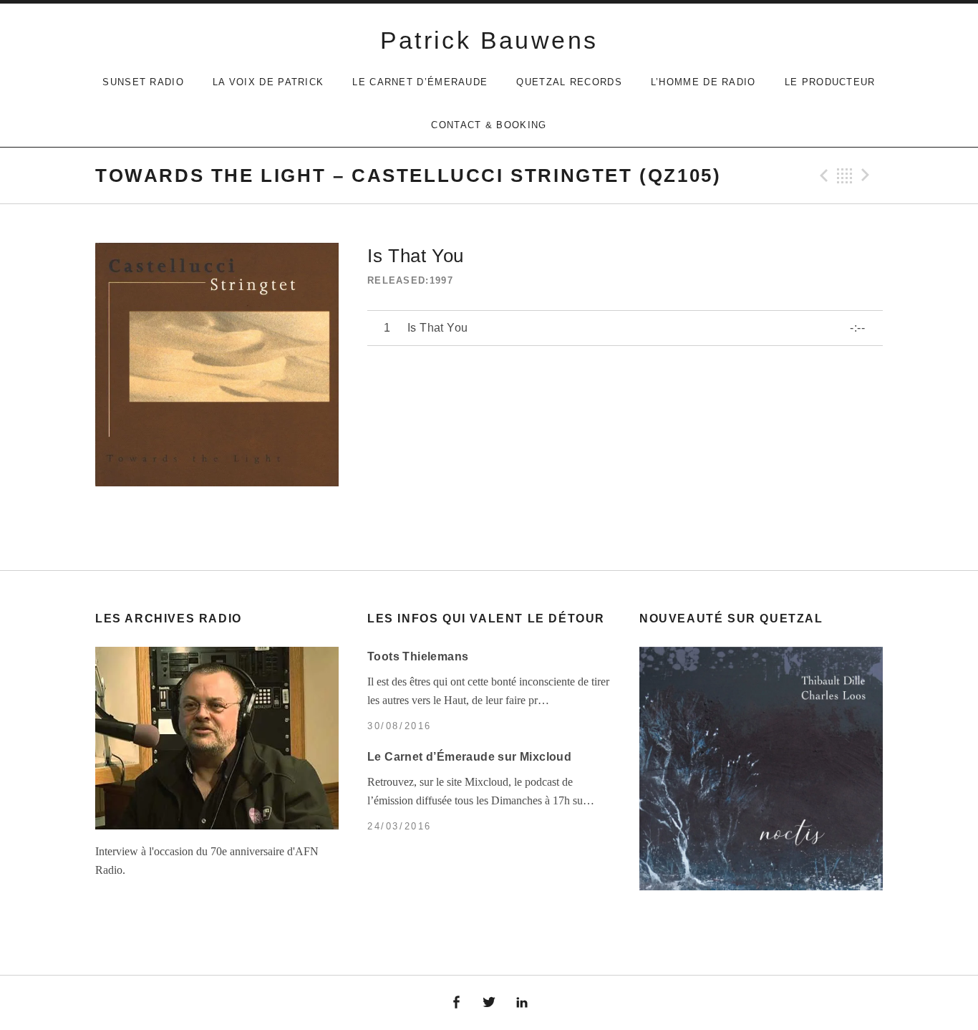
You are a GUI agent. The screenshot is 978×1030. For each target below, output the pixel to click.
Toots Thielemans (417, 656)
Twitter (489, 1003)
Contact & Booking (488, 125)
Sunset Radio (143, 82)
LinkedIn (522, 1003)
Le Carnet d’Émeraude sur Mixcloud (469, 757)
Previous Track (821, 175)
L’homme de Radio (703, 82)
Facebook (457, 1003)
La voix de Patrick (268, 82)
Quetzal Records (569, 82)
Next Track (867, 175)
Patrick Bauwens (489, 40)
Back (844, 175)
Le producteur (830, 82)
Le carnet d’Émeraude (420, 82)
